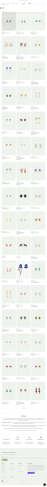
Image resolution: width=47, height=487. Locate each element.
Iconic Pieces (8, 3)
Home (2, 413)
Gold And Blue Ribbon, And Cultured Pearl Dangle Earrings (6, 183)
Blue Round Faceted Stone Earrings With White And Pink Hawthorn (20, 233)
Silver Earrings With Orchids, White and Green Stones (6, 330)
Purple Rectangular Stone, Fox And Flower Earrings (20, 133)
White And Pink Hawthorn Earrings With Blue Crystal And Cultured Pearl (20, 158)
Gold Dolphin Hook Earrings (5, 232)
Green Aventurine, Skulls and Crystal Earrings (35, 330)
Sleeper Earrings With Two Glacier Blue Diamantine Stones (35, 282)
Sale (7, 4)
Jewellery (3, 3)
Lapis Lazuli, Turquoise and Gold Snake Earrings (20, 330)
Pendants (12, 3)
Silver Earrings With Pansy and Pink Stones (35, 355)
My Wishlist (3, 465)
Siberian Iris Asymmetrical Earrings (19, 282)
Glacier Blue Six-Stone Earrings (20, 378)
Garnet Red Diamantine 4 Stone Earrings (35, 403)
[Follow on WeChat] (11, 477)
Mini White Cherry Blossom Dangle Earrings (5, 306)
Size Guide (3, 469)
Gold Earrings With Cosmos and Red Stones (35, 379)
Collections (3, 4)
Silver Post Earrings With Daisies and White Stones (34, 306)
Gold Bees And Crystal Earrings (35, 57)
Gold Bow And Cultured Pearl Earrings (20, 83)
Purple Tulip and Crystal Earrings (19, 306)
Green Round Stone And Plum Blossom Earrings (6, 158)
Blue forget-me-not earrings (34, 157)
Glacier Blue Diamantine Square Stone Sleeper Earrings (6, 403)
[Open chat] (44, 484)
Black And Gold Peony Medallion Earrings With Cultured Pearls (5, 108)
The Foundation (12, 469)
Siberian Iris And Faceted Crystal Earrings (34, 33)
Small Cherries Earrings (5, 281)
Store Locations (12, 468)
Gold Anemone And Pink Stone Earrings (35, 233)
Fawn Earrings (3, 257)
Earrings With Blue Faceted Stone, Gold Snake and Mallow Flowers (20, 403)
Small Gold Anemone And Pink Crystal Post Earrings (6, 208)
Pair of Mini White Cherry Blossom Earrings (19, 355)
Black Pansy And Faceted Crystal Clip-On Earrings (20, 208)
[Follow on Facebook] (2, 477)
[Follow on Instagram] (4, 477)
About (11, 465)
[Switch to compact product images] (3, 8)
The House (36, 3)
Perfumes (17, 3)
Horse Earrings (18, 257)
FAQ (19, 466)
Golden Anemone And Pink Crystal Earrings (20, 108)
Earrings (7, 413)
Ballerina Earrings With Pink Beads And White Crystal (34, 258)
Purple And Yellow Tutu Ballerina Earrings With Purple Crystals (35, 108)
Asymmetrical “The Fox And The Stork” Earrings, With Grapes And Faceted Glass (20, 58)
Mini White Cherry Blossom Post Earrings (5, 355)
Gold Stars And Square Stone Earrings (5, 33)
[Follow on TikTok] (9, 477)
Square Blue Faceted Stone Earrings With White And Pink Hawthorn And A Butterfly (35, 83)
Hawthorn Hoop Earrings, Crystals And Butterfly (5, 57)
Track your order (20, 471)
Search (19, 469)
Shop (4, 413)
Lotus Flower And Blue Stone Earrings (20, 33)
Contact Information (21, 465)
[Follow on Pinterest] (7, 477)
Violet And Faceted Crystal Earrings (5, 133)
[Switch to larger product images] (0, 8)
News (11, 466)
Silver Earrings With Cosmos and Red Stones (5, 379)
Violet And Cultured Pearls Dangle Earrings (5, 83)
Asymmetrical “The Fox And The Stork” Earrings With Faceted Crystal (20, 184)
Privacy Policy (3, 466)
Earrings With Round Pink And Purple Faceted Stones (35, 183)
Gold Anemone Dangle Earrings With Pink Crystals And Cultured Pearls (35, 133)
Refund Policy (3, 468)
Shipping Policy (4, 471)
